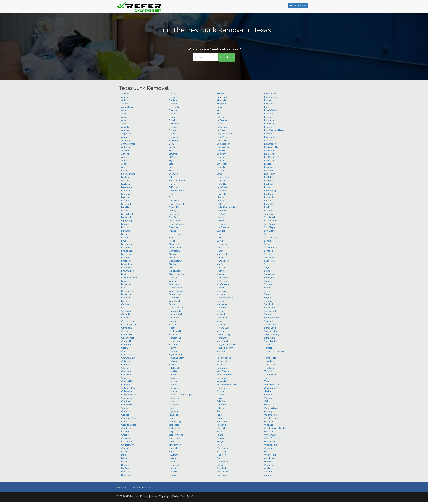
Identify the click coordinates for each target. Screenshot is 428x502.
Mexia (220, 310)
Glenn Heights (176, 274)
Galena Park (175, 247)
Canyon (125, 317)
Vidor (267, 401)
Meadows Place (225, 297)
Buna (124, 287)
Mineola (221, 324)
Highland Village (177, 357)
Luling (220, 240)
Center (125, 351)
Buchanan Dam (129, 277)
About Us (121, 487)
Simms (267, 287)
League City (223, 177)
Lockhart (221, 220)
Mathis (220, 270)
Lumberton (222, 244)
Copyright (164, 496)
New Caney (223, 377)
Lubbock (221, 230)
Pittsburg (222, 451)
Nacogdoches (224, 357)
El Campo (174, 153)
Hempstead (175, 337)
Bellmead (126, 203)
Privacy (144, 496)
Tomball (268, 371)
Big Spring (126, 220)
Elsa (171, 163)
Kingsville (222, 100)
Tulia (266, 377)
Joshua (172, 441)
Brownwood (127, 270)
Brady (124, 240)
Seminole (269, 274)
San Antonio (270, 220)
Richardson (270, 143)
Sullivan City (270, 331)
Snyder (268, 297)
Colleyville (126, 391)
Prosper (268, 126)
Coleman (125, 384)
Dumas (172, 133)
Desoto (173, 110)
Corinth (125, 421)
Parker (220, 418)
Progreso (269, 123)
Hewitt (172, 347)
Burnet (125, 300)
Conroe (125, 407)
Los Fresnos (223, 227)
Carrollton (126, 327)
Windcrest (269, 458)
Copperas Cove (129, 418)
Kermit (172, 468)
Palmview (221, 407)
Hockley (173, 371)
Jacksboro (174, 424)
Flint (171, 197)
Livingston (222, 217)
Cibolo (124, 367)
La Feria (220, 116)
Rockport (269, 180)
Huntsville (174, 397)
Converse (126, 411)
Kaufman (173, 454)
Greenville (174, 297)
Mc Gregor (222, 280)
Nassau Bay (223, 361)
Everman (173, 173)
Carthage (126, 331)
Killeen (220, 93)
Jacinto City (175, 421)
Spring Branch (271, 317)
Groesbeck (174, 300)
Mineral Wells (224, 327)
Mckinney (222, 294)
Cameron (126, 310)
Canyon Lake (128, 321)
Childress (126, 361)
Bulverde (126, 284)
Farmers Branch (177, 190)
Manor (220, 250)
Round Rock (270, 197)
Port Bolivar (223, 471)
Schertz (268, 254)
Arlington (126, 147)
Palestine (221, 404)
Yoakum (268, 471)
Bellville (125, 207)
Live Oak (221, 213)
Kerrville (173, 471)
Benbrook (126, 217)
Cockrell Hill (127, 381)
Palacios (221, 401)
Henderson (175, 341)
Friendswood (175, 234)
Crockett (126, 431)
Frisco (172, 240)
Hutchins (173, 404)
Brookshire (127, 260)
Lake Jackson (223, 143)
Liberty (220, 197)
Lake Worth (223, 147)
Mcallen (221, 287)
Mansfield (222, 254)
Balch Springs (128, 173)
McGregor (222, 290)
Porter (267, 100)
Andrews (126, 130)
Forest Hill (174, 207)
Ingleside (174, 411)
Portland (268, 103)
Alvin (123, 123)
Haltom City (175, 310)
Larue (219, 173)
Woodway (269, 464)
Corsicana (126, 428)
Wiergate (269, 448)
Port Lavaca (270, 93)
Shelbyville (269, 277)
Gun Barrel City (177, 307)
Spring (267, 314)
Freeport (173, 227)
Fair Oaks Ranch (177, 180)
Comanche (126, 397)
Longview (222, 223)
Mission (221, 331)
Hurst (172, 401)
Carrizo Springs (129, 324)
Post (266, 106)
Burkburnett (127, 290)
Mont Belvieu (223, 341)
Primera (268, 116)
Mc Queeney (223, 284)
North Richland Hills (227, 384)
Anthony (125, 140)
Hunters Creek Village (180, 394)
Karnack (173, 448)
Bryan (124, 274)
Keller (172, 461)
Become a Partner (142, 487)
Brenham (126, 247)
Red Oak (268, 140)
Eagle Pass (174, 140)
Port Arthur (223, 468)
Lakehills (221, 150)
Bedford (125, 190)
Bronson (125, 257)
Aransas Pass (128, 143)
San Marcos (270, 237)
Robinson (269, 170)
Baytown (126, 183)
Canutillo (126, 314)
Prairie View (270, 110)
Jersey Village (176, 434)
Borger (124, 234)
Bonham (125, 230)
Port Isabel (222, 474)
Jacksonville (175, 428)
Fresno (172, 230)
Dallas (124, 461)
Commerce (127, 404)
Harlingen (174, 317)
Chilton (125, 364)
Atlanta (125, 157)
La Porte (221, 130)
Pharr (219, 444)
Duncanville (175, 136)
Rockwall (268, 183)
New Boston (223, 371)
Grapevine (174, 294)
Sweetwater (270, 341)
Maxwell (221, 274)
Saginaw (268, 213)
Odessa (221, 387)
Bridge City (127, 250)
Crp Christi (127, 441)
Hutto (172, 407)
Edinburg (173, 147)
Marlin (220, 264)
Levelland (221, 190)
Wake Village (271, 407)
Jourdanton (175, 444)
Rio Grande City (272, 157)
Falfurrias (173, 187)
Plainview (221, 454)
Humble (173, 391)
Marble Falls (223, 260)
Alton (124, 120)
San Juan (268, 234)
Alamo (124, 103)
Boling (124, 227)
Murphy (221, 354)
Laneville (221, 167)
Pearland (221, 424)
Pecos (220, 431)
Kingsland (222, 96)
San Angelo (270, 217)
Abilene (125, 93)
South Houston (272, 304)
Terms (153, 496)
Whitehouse (270, 441)
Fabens (172, 177)
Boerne (125, 223)
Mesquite (222, 307)
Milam (220, 321)
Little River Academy (227, 207)
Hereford (173, 344)
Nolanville (222, 381)
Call (123, 307)
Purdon (268, 133)
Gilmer (172, 267)
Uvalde (267, 391)
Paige (219, 397)
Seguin (267, 267)
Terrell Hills (270, 357)
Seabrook (269, 257)
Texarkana (269, 361)
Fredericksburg (177, 223)
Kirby (219, 106)
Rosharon (269, 193)
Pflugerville (222, 441)
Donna (172, 130)
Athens (125, 153)
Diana (172, 116)
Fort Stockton (176, 217)
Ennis (172, 167)
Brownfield (127, 264)
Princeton (269, 120)
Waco (267, 404)
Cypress (125, 451)
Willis (267, 451)
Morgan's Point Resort (228, 344)
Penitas (221, 434)
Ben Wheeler (128, 213)
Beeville (125, 197)
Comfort (125, 401)
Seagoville (269, 260)
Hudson (173, 384)
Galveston (174, 250)
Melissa (220, 300)
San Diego (269, 227)
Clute (124, 377)
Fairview (173, 183)
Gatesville (174, 257)
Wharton (269, 431)
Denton (173, 103)
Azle (123, 167)
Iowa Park (174, 414)
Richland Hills (271, 147)
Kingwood (222, 103)
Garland (173, 254)
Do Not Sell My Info (183, 496)
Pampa (220, 411)
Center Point (128, 354)
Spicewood (270, 310)
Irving (172, 418)
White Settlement (273, 438)
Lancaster (222, 163)
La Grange (222, 120)
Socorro (268, 300)
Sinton (267, 290)
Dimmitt (173, 126)
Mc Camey (222, 277)
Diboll (172, 120)
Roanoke (268, 167)
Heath (172, 327)
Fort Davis (174, 213)
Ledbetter (222, 183)
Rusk (266, 207)
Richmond (269, 150)
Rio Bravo (269, 153)
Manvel (220, 257)
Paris (219, 414)
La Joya (220, 123)
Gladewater (175, 270)
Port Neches (270, 96)
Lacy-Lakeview (224, 133)
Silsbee (268, 284)
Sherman (268, 280)
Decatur (125, 471)
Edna (171, 150)
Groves (173, 304)
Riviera (267, 163)
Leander (221, 180)
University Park (272, 387)
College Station (129, 387)
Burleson (126, 297)
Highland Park (176, 354)
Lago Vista (222, 136)
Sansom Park (271, 247)
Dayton (125, 464)
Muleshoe (222, 351)
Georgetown (175, 260)
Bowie (124, 237)
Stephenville (270, 324)
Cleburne (126, 371)
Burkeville (126, 294)
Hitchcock (174, 367)
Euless (172, 170)
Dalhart (125, 458)
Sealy (267, 264)
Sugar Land (270, 327)
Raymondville (271, 136)
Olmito (220, 391)
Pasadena (222, 421)
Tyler (267, 381)
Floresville (174, 200)
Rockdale (269, 177)
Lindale (220, 200)
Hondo (172, 374)
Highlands (174, 361)
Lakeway (221, 153)
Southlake (269, 307)
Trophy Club (270, 374)
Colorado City (128, 394)
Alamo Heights (129, 106)
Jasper (172, 431)
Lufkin (220, 237)
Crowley (125, 438)
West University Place (275, 428)
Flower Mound (176, 203)
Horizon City (175, 377)
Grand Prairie (176, 287)
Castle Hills (127, 334)
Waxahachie (270, 414)
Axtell (124, 163)
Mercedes (222, 304)
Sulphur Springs (272, 334)
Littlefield (222, 210)
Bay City (125, 180)
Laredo (220, 170)
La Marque (222, 126)
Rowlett (268, 200)
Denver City (175, 106)
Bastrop (125, 177)
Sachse (268, 210)
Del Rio (172, 93)
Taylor (267, 344)
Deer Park (126, 474)
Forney (172, 210)
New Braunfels (224, 374)
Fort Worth (175, 220)
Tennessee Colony (274, 351)
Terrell (267, 354)
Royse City (270, 203)
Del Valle (173, 96)
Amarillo (125, 126)
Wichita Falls (270, 444)
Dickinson (174, 123)
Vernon (268, 394)
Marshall (221, 267)
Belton (124, 210)
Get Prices (225, 57)
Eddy (171, 143)
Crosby (125, 434)
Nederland (222, 367)
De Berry (125, 468)
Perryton (221, 438)
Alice (123, 110)
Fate (171, 193)
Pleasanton (222, 461)
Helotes (173, 334)
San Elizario (270, 230)
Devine (172, 113)
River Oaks (270, 160)
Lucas (220, 234)
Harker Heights (177, 314)
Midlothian (222, 317)
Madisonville (223, 247)
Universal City (271, 384)
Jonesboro (174, 438)
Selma (267, 270)
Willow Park (270, 454)
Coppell (125, 414)
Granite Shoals (176, 290)
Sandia (267, 240)
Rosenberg (270, 190)
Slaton (267, 294)
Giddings (173, 264)
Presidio (268, 113)
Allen (124, 113)
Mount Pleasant (225, 347)
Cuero (124, 448)
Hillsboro (173, 364)
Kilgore (172, 474)
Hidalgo (173, 351)
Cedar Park (127, 344)
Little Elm (221, 203)
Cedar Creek (127, 337)
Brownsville (127, 267)
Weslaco (268, 424)
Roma (267, 187)
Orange (221, 394)
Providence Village (274, 130)
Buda (124, 280)
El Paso (172, 157)
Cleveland (126, 374)
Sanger (268, 244)
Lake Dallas (222, 140)
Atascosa (126, 150)
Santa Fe (268, 250)
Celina (124, 347)
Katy (171, 451)
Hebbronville (175, 331)
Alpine (124, 116)
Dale (123, 454)
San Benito (270, 223)
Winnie (268, 461)
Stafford (268, 321)
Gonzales (174, 277)
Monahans (222, 337)
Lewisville (222, 193)
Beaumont (126, 187)
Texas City (269, 364)
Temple (268, 347)
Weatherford (271, 418)
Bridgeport (127, 254)
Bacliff (124, 170)
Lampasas (222, 160)
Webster (269, 421)
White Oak (270, 434)
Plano (219, 458)
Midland (221, 314)
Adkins (124, 100)
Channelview (128, 357)
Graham (173, 280)
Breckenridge (128, 244)
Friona (172, 237)
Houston (173, 381)
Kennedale (174, 464)
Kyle (219, 113)
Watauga (269, 411)
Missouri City (223, 334)
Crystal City (127, 444)
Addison (125, 96)
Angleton (126, 133)
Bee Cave (126, 193)
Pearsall (221, 428)
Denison (173, 100)
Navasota (221, 364)
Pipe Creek (222, 448)
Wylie (267, 468)
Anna (124, 136)
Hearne (173, 324)
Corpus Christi (128, 424)
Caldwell (125, 304)
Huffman (173, 387)
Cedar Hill (126, 341)
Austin (124, 160)
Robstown (269, 173)
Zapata (268, 474)
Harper (172, 321)
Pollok (220, 464)
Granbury (174, 284)
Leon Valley (222, 187)
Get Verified (299, 5)
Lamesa (220, 157)
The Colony (270, 367)
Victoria (268, 397)
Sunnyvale (269, 337)
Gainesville (174, 244)
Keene (172, 458)
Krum (219, 110)
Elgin (171, 160)
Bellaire (125, 200)
